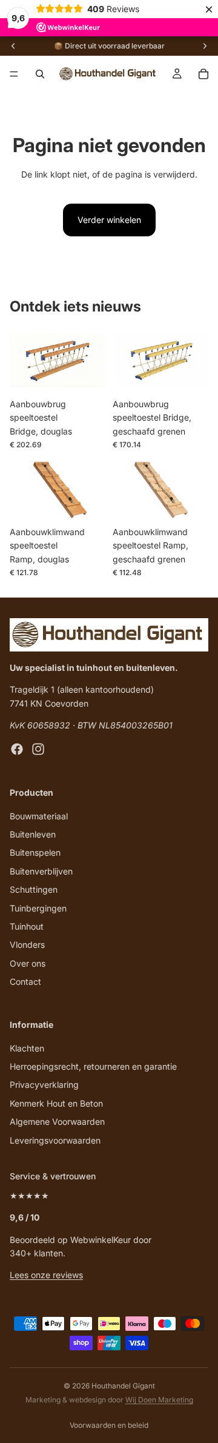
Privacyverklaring (44, 1085)
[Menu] (14, 74)
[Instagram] (38, 749)
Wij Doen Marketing (159, 1399)
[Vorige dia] (13, 46)
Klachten (27, 1048)
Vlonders (27, 945)
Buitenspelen (35, 853)
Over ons (27, 963)
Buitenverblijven (41, 871)
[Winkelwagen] (203, 74)
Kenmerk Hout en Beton (56, 1103)
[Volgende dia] (204, 46)
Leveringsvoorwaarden (55, 1140)
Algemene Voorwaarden (57, 1122)
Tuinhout (27, 926)
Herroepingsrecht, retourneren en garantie (93, 1067)
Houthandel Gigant (123, 1385)
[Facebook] (17, 749)
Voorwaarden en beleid (109, 1425)
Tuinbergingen (38, 908)
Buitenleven (33, 834)
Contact (25, 982)
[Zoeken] (40, 74)
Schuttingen (34, 890)
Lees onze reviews (46, 1275)
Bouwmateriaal (39, 816)
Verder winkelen (109, 220)
